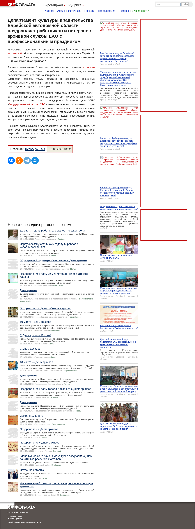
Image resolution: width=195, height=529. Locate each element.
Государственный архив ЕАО (27, 104)
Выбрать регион (15, 519)
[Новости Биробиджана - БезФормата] (18, 4)
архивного (89, 67)
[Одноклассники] (19, 160)
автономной (15, 53)
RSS (39, 522)
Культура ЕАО (35, 149)
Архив (61, 10)
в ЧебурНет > (140, 10)
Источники (74, 10)
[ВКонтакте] (11, 160)
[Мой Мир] (35, 160)
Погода (89, 10)
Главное (49, 10)
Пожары (124, 10)
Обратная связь (15, 516)
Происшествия (106, 10)
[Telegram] (27, 160)
